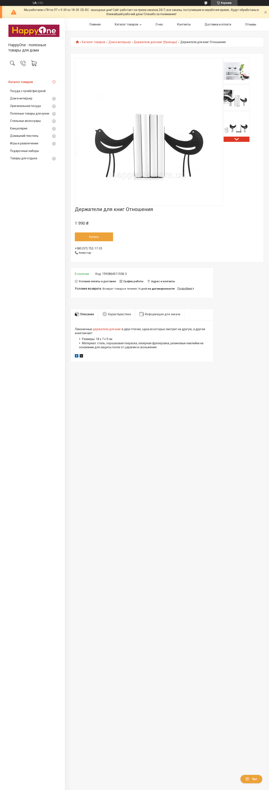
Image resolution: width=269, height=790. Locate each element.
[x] (81, 356)
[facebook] (76, 356)
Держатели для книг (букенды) (155, 42)
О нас (159, 24)
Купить (94, 237)
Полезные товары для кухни (29, 113)
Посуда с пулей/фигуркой (28, 91)
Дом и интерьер (21, 98)
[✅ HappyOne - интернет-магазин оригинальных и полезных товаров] (32, 31)
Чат (254, 779)
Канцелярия (18, 128)
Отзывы (250, 24)
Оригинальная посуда (25, 106)
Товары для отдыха (23, 158)
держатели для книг (107, 329)
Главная (95, 24)
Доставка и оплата (218, 24)
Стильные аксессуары (25, 121)
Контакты (184, 24)
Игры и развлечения (24, 143)
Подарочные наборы (24, 151)
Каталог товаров (20, 82)
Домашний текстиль (24, 135)
